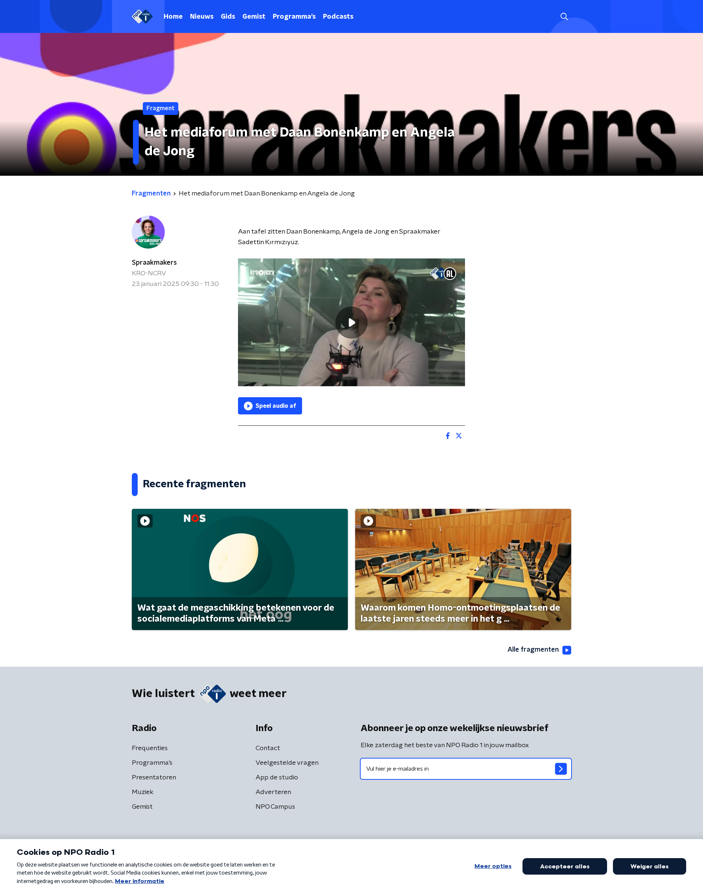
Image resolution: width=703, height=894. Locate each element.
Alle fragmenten (533, 650)
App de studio (277, 777)
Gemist (253, 17)
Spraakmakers (154, 263)
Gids (228, 17)
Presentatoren (154, 777)
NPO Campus (275, 807)
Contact (268, 748)
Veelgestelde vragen (287, 763)
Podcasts (338, 17)
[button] (564, 16)
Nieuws (201, 17)
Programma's (294, 17)
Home (173, 17)
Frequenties (150, 748)
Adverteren (273, 792)
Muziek (142, 792)
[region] (351, 322)
